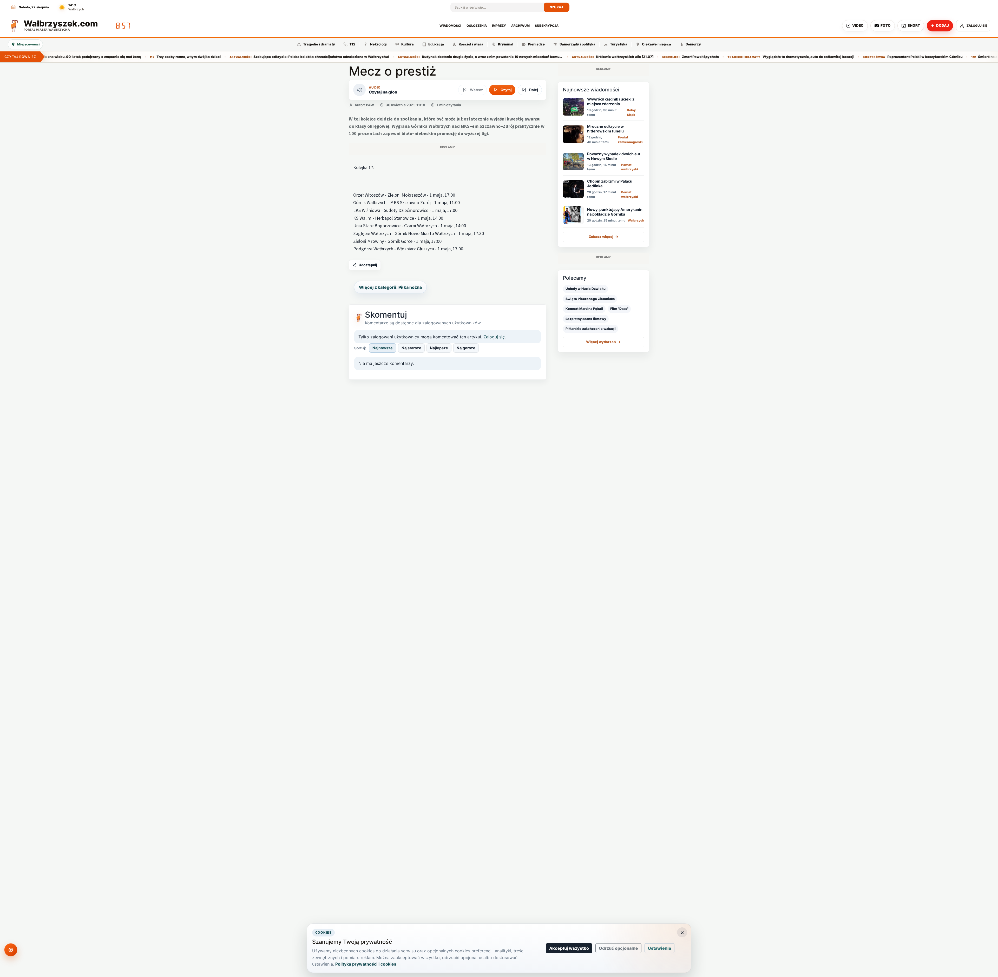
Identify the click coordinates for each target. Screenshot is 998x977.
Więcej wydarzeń (603, 342)
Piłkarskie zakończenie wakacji (591, 329)
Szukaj (556, 7)
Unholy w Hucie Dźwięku (586, 289)
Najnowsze (382, 348)
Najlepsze (439, 348)
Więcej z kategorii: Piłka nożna (390, 287)
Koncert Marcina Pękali (584, 309)
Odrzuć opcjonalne (618, 948)
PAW (370, 105)
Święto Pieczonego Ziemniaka (590, 298)
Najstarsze (411, 348)
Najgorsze (466, 348)
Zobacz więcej (604, 237)
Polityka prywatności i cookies (365, 964)
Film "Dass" (619, 309)
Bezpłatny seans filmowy (586, 318)
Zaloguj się (494, 336)
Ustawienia (659, 948)
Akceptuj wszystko (569, 948)
